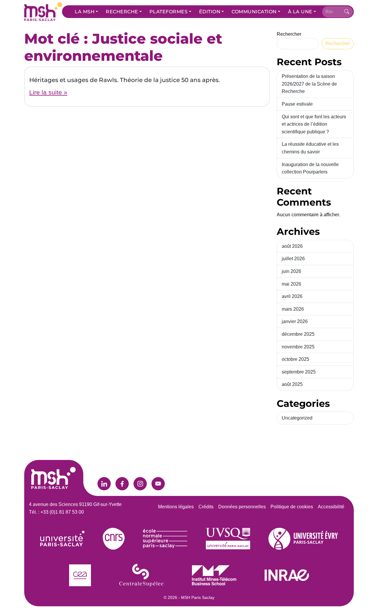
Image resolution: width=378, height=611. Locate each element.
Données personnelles (242, 506)
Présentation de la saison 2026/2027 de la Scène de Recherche (309, 84)
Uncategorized (297, 417)
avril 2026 (292, 296)
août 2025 (292, 384)
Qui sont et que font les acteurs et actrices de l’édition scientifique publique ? (314, 124)
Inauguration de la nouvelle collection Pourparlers (310, 168)
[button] (86, 11)
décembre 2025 (298, 334)
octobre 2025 (295, 359)
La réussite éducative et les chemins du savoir (310, 148)
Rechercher (289, 34)
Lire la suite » (48, 92)
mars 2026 (293, 309)
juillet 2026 (293, 258)
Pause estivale (297, 104)
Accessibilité (331, 506)
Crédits (206, 506)
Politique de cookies (292, 506)
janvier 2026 (295, 321)
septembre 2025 (299, 371)
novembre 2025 (298, 346)
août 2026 (292, 246)
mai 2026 (291, 283)
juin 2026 (291, 271)
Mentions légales (176, 506)
